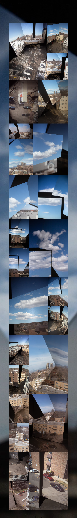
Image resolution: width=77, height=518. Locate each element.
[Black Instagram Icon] (41, 517)
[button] (67, 4)
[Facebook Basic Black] (36, 517)
